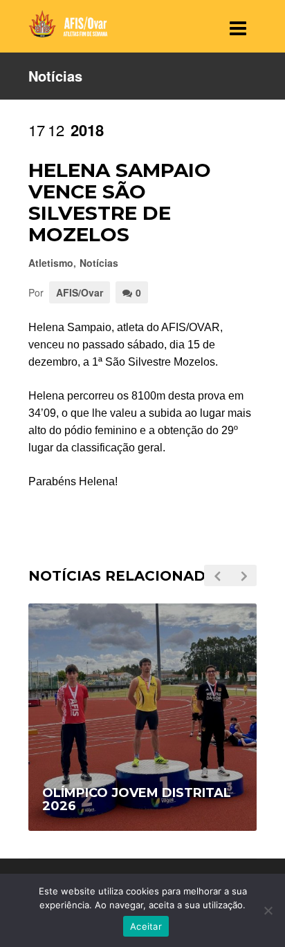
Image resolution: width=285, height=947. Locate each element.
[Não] (268, 910)
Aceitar (146, 926)
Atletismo (50, 263)
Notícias (99, 263)
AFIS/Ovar (79, 292)
